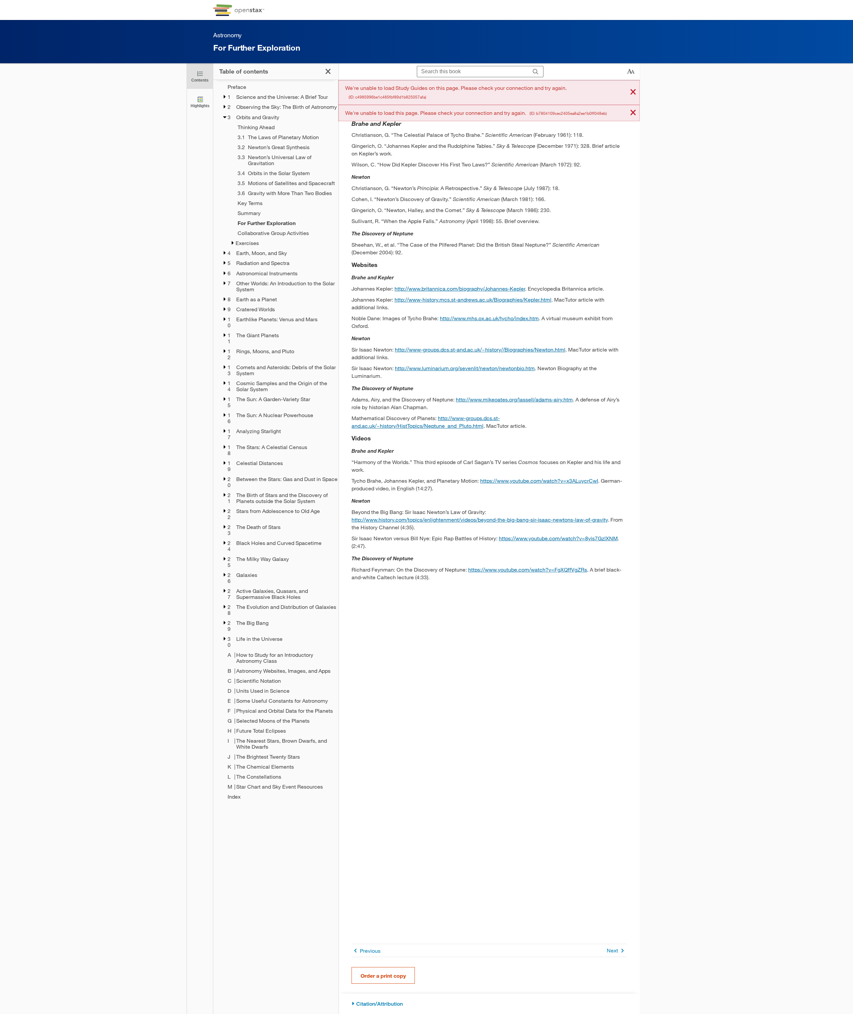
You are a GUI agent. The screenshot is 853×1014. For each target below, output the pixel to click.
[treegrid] (275, 442)
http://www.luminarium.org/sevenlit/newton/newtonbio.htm (465, 368)
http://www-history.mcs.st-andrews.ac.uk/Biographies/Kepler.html (473, 299)
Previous (370, 950)
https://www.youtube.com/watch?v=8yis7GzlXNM (558, 538)
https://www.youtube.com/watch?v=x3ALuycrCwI (539, 480)
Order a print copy (383, 975)
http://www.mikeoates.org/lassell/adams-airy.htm (514, 399)
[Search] (535, 72)
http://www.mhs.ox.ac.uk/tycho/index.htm (489, 318)
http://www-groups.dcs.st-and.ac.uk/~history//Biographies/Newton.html (480, 349)
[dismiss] (633, 92)
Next (612, 950)
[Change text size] (631, 71)
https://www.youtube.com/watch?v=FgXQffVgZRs (527, 569)
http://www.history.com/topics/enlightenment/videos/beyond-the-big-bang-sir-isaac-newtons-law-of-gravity (480, 519)
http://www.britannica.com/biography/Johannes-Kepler (460, 288)
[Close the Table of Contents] (328, 71)
